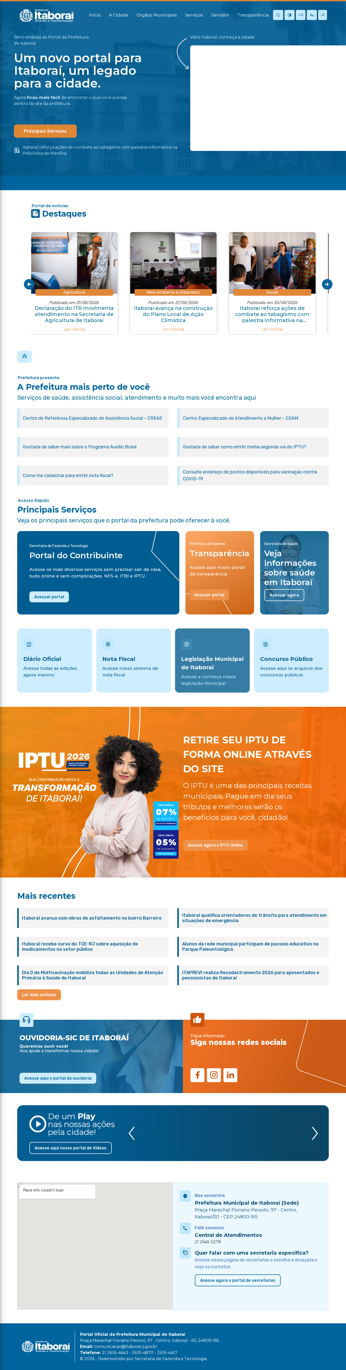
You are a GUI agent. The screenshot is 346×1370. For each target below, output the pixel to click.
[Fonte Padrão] (312, 15)
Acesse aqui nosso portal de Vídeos (70, 1148)
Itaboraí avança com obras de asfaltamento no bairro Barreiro (92, 918)
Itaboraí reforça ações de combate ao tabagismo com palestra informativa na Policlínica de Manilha (100, 150)
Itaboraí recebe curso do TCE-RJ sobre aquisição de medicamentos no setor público (80, 946)
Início (95, 14)
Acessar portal (49, 596)
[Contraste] (289, 15)
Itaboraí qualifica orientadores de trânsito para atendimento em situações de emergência (254, 918)
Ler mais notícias (39, 994)
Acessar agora (284, 595)
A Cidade (118, 14)
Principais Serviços (45, 131)
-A (322, 14)
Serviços (194, 14)
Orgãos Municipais (157, 14)
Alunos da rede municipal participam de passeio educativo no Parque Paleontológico (250, 946)
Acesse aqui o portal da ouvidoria (57, 1078)
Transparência (253, 14)
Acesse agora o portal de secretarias (237, 1280)
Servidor (220, 14)
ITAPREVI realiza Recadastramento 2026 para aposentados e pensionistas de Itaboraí (250, 975)
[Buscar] (278, 15)
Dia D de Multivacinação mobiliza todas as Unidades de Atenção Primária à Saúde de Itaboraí (92, 975)
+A (300, 14)
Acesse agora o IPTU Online (215, 845)
